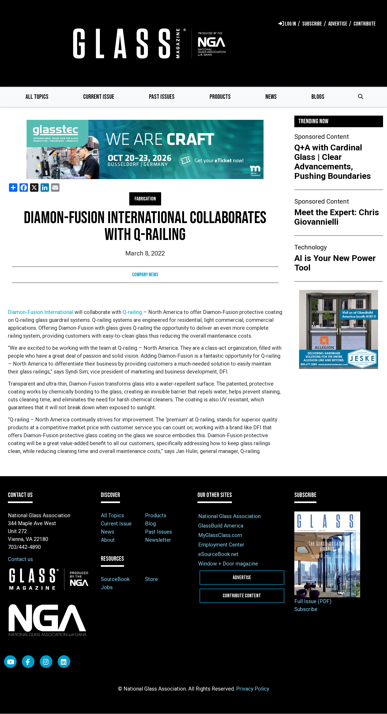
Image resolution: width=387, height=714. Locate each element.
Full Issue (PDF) (312, 601)
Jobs (107, 587)
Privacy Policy (252, 689)
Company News (145, 275)
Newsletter (158, 540)
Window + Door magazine (228, 563)
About (108, 540)
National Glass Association (229, 516)
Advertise (242, 577)
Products (220, 97)
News (271, 97)
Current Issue (98, 97)
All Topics (37, 97)
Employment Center (221, 544)
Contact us (20, 559)
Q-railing (132, 312)
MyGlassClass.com (220, 535)
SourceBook (115, 579)
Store (151, 579)
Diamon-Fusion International (40, 312)
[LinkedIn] (64, 661)
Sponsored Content (321, 136)
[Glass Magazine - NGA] (148, 43)
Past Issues (162, 97)
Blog (150, 523)
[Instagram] (46, 661)
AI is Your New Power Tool (335, 263)
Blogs (317, 97)
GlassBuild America (220, 526)
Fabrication (145, 199)
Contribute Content (242, 596)
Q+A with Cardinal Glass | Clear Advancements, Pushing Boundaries (332, 161)
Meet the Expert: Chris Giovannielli (336, 217)
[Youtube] (10, 661)
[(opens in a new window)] (145, 149)
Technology (310, 247)
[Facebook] (28, 661)
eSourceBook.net (218, 554)
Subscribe (305, 609)
